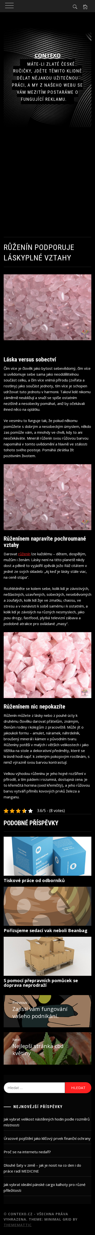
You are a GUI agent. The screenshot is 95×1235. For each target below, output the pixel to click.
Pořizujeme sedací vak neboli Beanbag (45, 930)
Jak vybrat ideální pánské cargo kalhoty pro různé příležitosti (45, 1187)
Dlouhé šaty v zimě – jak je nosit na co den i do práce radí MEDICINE (42, 1168)
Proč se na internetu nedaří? (27, 1151)
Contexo (48, 55)
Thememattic (18, 1225)
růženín (24, 553)
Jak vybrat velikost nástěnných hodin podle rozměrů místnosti (47, 1122)
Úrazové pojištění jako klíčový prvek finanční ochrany (47, 1138)
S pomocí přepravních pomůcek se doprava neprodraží (41, 983)
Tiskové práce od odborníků (34, 880)
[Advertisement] (47, 182)
